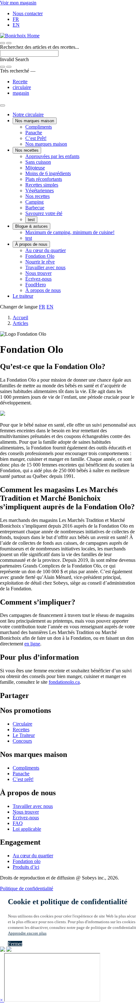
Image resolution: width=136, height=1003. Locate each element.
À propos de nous (31, 244)
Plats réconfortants (43, 179)
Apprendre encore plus (27, 933)
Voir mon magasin (18, 2)
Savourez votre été (43, 213)
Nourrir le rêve (40, 261)
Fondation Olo (39, 256)
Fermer (15, 943)
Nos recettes (27, 150)
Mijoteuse (35, 167)
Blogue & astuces (31, 226)
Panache (33, 132)
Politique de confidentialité (26, 888)
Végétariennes (39, 190)
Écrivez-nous (38, 279)
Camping (34, 202)
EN (16, 25)
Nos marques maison (34, 120)
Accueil (20, 317)
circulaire (22, 87)
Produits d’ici (26, 867)
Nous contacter (28, 13)
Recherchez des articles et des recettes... (39, 47)
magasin (21, 93)
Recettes (21, 729)
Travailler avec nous (45, 267)
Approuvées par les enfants (52, 156)
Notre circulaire (28, 114)
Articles (20, 323)
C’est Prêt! (35, 138)
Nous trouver (38, 273)
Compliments (38, 127)
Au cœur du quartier (45, 250)
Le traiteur (23, 296)
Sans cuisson (38, 162)
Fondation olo (26, 861)
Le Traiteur (24, 735)
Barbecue (34, 207)
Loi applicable (27, 829)
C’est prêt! (23, 779)
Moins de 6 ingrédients (48, 173)
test (31, 219)
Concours (22, 741)
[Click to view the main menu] (2, 43)
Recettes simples (41, 184)
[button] (8, 43)
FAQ (18, 823)
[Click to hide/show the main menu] (2, 105)
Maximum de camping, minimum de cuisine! (69, 232)
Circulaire (22, 724)
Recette (20, 81)
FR (16, 19)
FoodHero (35, 284)
